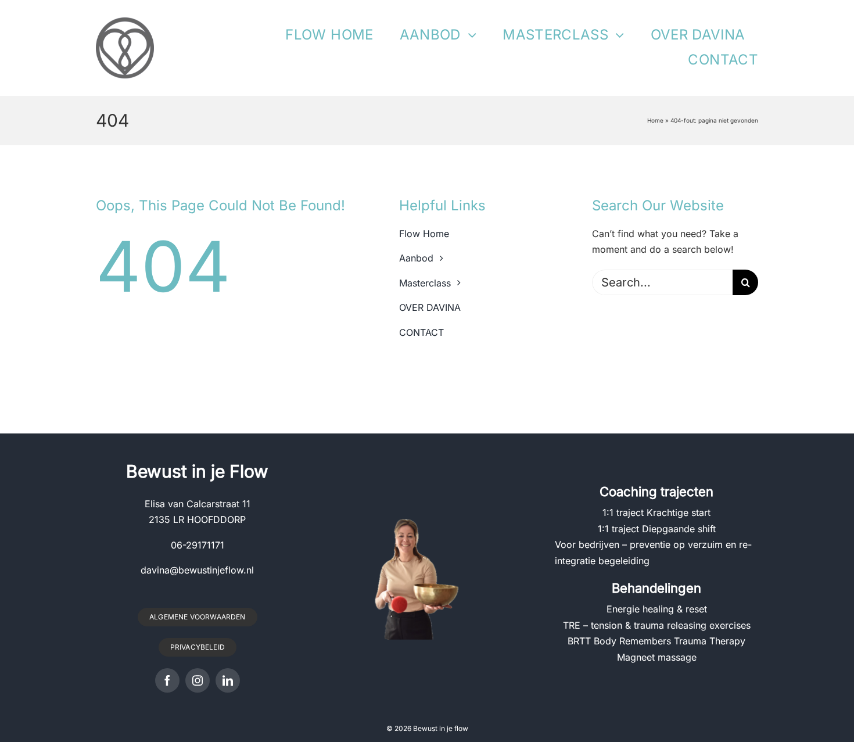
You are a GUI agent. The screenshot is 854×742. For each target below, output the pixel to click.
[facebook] (167, 680)
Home (655, 120)
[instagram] (197, 680)
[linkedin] (228, 680)
